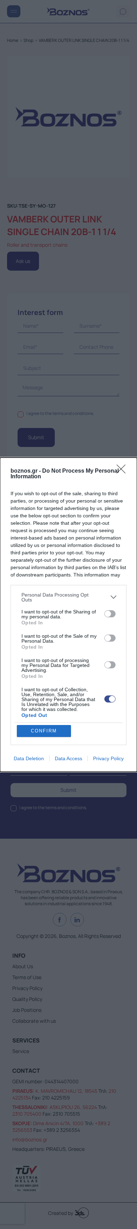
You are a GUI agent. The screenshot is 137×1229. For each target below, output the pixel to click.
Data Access (68, 758)
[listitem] (68, 597)
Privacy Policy (108, 758)
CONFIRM (44, 730)
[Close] (123, 471)
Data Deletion (29, 758)
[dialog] (68, 615)
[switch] (110, 613)
